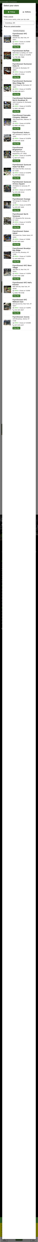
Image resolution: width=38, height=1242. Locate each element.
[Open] (33, 23)
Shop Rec (16, 47)
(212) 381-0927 (19, 310)
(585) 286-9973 (19, 91)
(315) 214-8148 (19, 224)
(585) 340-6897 (19, 108)
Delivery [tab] (28, 12)
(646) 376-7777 (19, 44)
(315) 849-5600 (19, 175)
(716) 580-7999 (19, 57)
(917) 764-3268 (19, 275)
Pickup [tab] (12, 12)
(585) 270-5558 (19, 74)
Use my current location (12, 26)
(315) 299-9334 (19, 192)
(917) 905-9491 (19, 241)
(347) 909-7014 (19, 258)
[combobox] (17, 23)
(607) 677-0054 (19, 158)
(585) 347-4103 (19, 125)
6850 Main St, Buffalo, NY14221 (22, 53)
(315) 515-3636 (19, 140)
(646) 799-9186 (19, 293)
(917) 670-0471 (19, 325)
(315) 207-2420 (19, 207)
